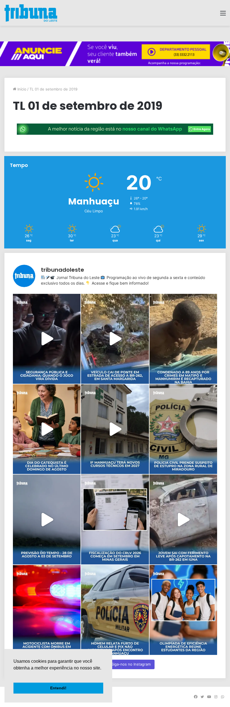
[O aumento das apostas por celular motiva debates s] (47, 339)
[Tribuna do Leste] (31, 13)
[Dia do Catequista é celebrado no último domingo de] (47, 429)
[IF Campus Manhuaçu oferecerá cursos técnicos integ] (115, 429)
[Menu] (223, 15)
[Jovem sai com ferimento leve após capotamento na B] (183, 519)
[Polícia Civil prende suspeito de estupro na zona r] (183, 429)
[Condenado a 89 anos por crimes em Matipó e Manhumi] (183, 339)
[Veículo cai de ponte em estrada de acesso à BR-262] (115, 339)
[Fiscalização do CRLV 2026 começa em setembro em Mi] (115, 519)
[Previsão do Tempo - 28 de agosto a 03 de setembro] (47, 519)
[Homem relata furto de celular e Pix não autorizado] (115, 610)
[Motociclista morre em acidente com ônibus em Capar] (47, 610)
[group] (115, 53)
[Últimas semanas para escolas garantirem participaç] (183, 610)
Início (21, 89)
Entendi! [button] (58, 688)
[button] (14, 675)
